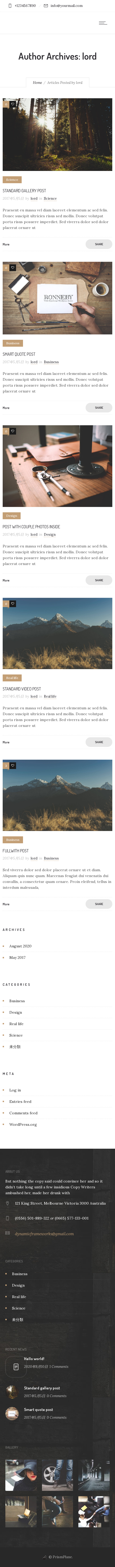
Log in (15, 1090)
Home (37, 82)
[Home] (21, 22)
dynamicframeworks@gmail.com (44, 1233)
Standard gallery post (24, 190)
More (6, 244)
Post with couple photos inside (31, 526)
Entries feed (20, 1101)
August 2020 (20, 946)
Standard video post (22, 689)
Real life (16, 1023)
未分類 (15, 1046)
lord (34, 198)
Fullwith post (16, 850)
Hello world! (34, 1358)
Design (15, 1012)
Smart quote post (19, 354)
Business (17, 1001)
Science (16, 1035)
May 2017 (17, 957)
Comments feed (23, 1113)
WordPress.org (23, 1124)
